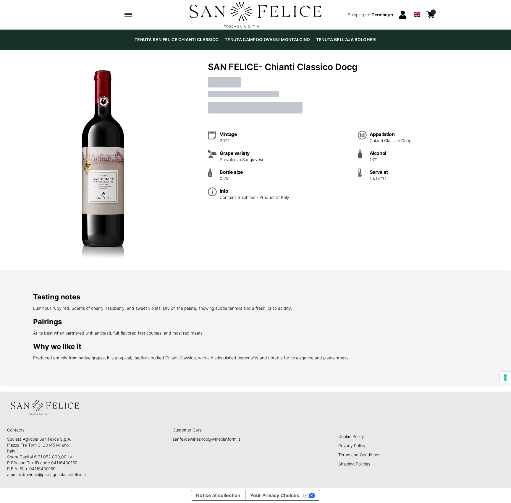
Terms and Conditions (359, 454)
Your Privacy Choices (274, 495)
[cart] (430, 15)
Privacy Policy (352, 445)
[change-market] (371, 15)
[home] (255, 15)
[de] (417, 7)
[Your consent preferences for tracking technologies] (505, 377)
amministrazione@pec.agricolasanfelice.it (46, 474)
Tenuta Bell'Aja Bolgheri (346, 39)
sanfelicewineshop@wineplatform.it (206, 439)
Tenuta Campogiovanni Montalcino (267, 39)
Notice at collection (218, 495)
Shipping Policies (354, 463)
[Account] (403, 15)
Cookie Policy (351, 436)
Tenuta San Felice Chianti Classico (177, 39)
